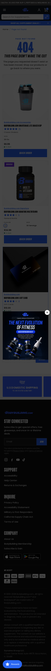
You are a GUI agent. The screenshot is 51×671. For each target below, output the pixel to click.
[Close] (47, 312)
